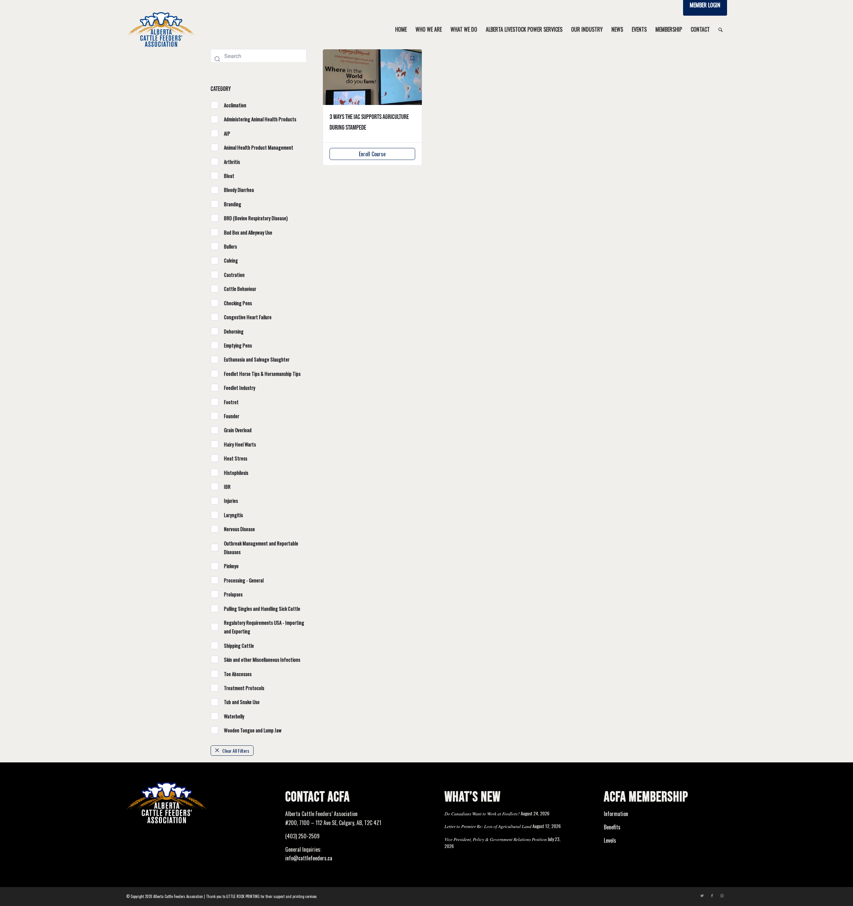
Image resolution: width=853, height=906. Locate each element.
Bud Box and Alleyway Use (248, 232)
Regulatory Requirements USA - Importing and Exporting (264, 627)
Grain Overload (238, 430)
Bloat (229, 175)
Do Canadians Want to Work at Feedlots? (482, 813)
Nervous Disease (239, 528)
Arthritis (232, 161)
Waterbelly (234, 716)
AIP (227, 133)
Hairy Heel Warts (240, 444)
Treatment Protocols (244, 687)
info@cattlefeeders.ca (308, 858)
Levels (610, 840)
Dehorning (234, 331)
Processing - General (244, 580)
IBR (227, 486)
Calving (231, 260)
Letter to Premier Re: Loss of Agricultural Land (487, 826)
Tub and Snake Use (242, 701)
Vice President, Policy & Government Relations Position (495, 839)
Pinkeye (231, 565)
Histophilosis (236, 472)
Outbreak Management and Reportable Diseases (261, 547)
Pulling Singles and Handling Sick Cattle (262, 608)
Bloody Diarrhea (239, 189)
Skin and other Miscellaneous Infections (262, 659)
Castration (234, 274)
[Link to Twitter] (702, 895)
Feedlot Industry (239, 387)
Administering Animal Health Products (260, 119)
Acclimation (235, 105)
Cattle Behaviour (240, 288)
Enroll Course (372, 154)
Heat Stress (235, 458)
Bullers (230, 246)
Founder (231, 416)
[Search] (720, 29)
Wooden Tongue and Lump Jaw (253, 730)
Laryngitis (233, 514)
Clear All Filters (235, 750)
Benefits (612, 827)
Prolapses (233, 594)
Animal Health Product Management (258, 147)
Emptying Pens (238, 345)
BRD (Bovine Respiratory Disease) (256, 218)
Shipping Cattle (239, 645)
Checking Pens (238, 303)
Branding (232, 204)
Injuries (231, 500)
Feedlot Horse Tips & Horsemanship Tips (262, 373)
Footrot (231, 402)
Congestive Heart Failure (248, 317)
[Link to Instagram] (722, 895)
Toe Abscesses (238, 673)
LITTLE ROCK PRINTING (243, 896)
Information (616, 814)
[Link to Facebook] (712, 895)
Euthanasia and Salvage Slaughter (257, 359)
